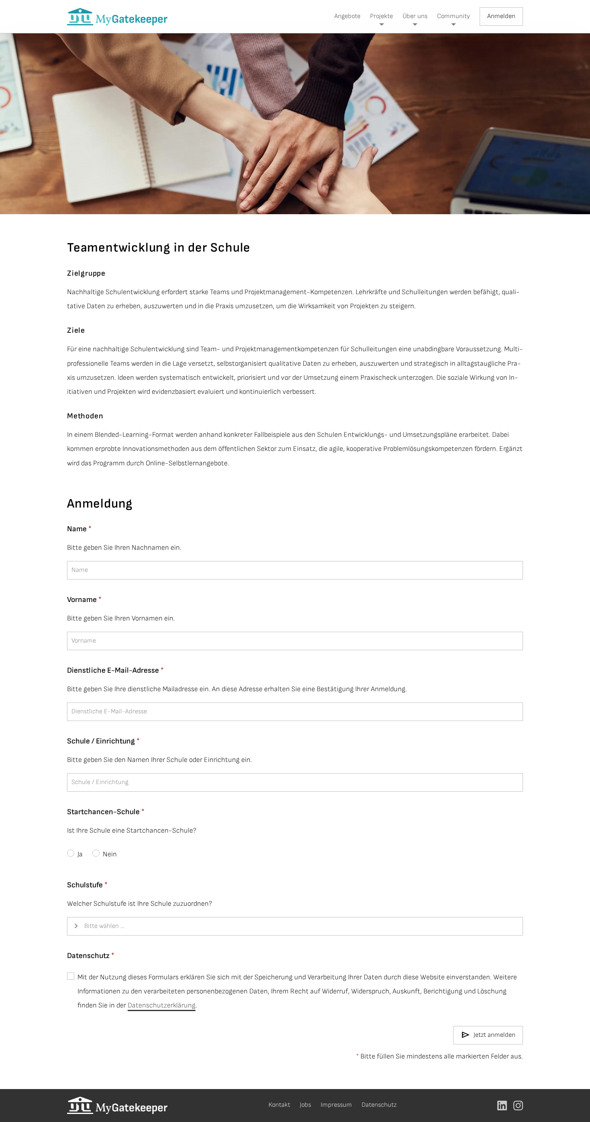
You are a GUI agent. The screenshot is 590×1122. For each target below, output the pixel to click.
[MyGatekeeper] (117, 16)
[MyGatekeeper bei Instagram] (518, 1105)
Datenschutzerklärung (161, 1005)
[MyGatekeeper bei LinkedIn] (502, 1105)
